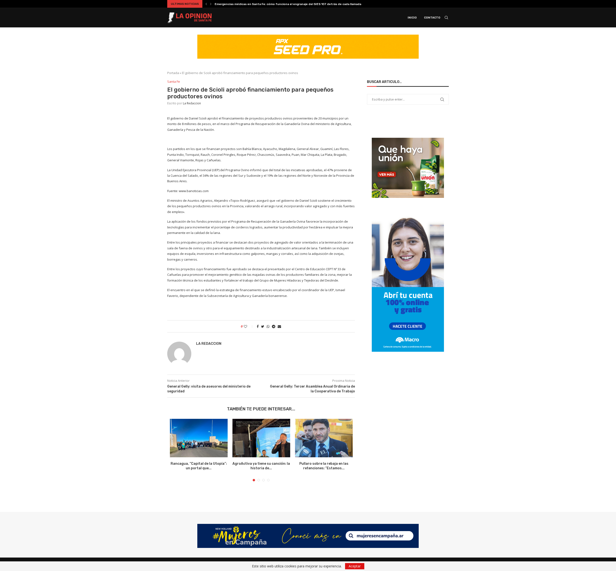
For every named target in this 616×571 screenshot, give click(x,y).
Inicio (412, 17)
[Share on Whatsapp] (268, 326)
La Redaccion (192, 103)
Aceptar (355, 566)
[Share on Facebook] (258, 326)
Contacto (432, 17)
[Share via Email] (279, 326)
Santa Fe (173, 82)
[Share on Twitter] (262, 326)
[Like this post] (249, 326)
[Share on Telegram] (273, 326)
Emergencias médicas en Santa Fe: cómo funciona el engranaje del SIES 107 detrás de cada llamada (288, 4)
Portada (173, 73)
